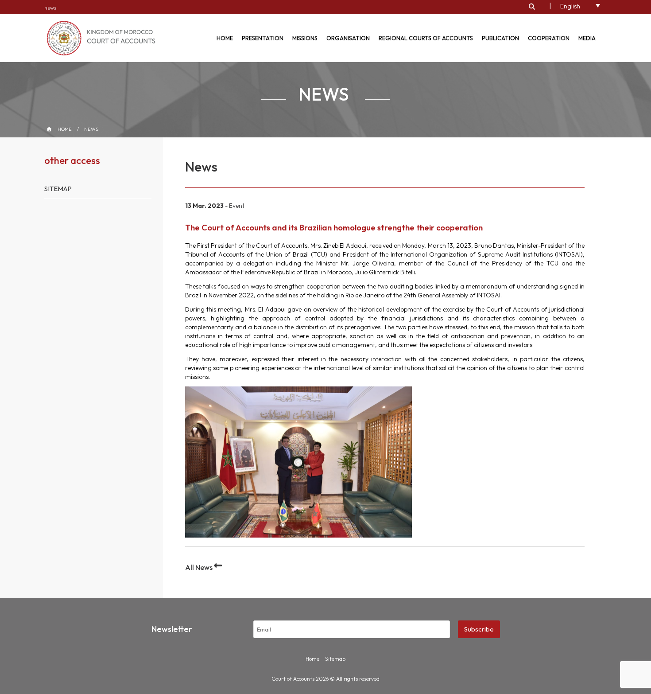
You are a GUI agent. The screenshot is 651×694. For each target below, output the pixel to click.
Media (587, 38)
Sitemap (58, 188)
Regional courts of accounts (426, 38)
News (50, 8)
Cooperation (549, 38)
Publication (500, 38)
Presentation (262, 38)
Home (225, 38)
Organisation (348, 38)
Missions (305, 38)
